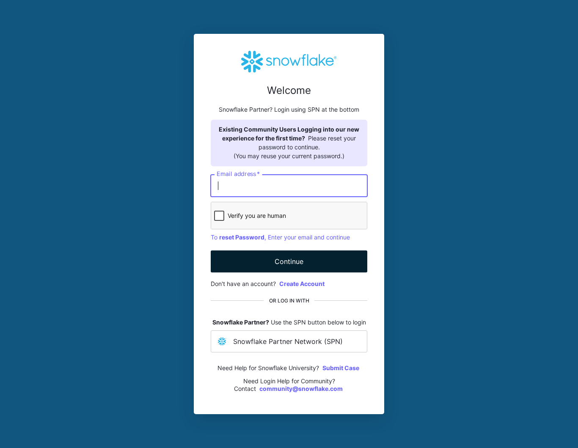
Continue (289, 261)
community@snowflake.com (301, 388)
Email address (238, 173)
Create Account (302, 283)
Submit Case (340, 367)
